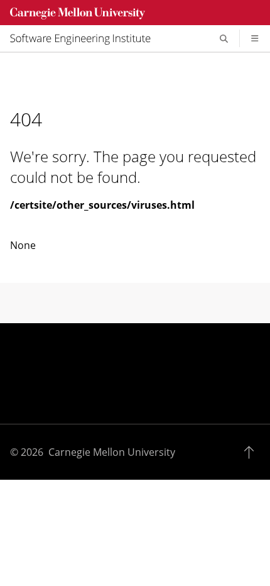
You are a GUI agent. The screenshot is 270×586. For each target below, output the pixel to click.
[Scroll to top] (252, 452)
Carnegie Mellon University (111, 452)
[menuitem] (85, 38)
